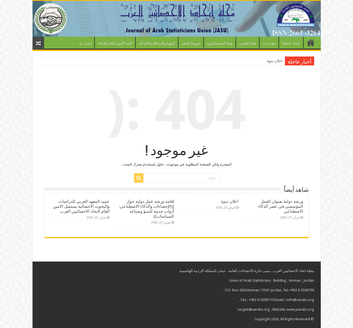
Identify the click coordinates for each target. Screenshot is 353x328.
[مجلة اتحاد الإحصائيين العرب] (177, 19)
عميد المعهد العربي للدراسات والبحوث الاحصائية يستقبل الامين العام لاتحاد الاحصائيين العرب (81, 206)
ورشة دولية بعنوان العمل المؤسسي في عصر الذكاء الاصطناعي (280, 206)
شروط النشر (190, 43)
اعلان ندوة (275, 61)
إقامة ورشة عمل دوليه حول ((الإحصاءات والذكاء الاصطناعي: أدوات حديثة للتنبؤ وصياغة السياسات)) (146, 209)
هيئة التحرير (247, 43)
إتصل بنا (85, 43)
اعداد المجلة (291, 43)
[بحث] (138, 178)
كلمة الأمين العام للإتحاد (115, 43)
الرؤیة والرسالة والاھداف (156, 43)
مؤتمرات (269, 43)
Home (311, 42)
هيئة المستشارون (220, 43)
